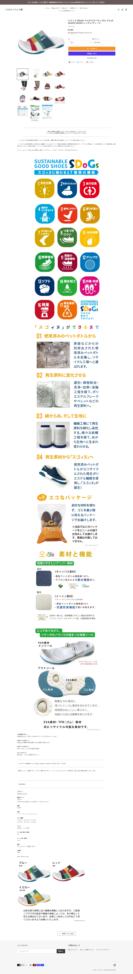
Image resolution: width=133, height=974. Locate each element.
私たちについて (72, 950)
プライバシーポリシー (103, 950)
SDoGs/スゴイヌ (22, 793)
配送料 (72, 33)
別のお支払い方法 (92, 58)
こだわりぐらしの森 (14, 9)
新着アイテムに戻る (68, 933)
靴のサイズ (95, 39)
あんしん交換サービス (87, 950)
